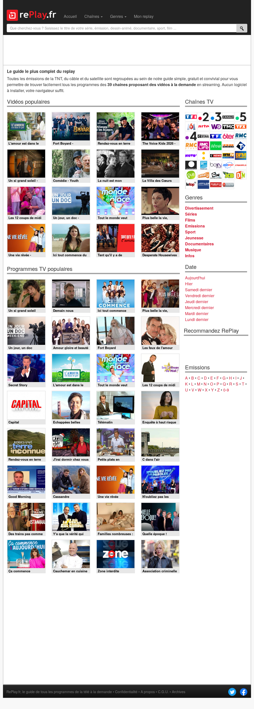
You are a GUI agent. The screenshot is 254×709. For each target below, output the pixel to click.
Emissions (195, 226)
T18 (241, 145)
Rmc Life (203, 145)
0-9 (226, 390)
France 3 (216, 116)
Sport (190, 232)
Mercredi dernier (199, 307)
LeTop (191, 184)
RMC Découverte (241, 136)
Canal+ (228, 116)
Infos (189, 255)
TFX (241, 126)
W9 (216, 126)
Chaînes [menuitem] (92, 16)
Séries (191, 214)
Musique (193, 250)
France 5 (241, 116)
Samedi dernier (198, 289)
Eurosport (228, 165)
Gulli (191, 174)
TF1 (191, 116)
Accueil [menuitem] (70, 16)
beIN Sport (216, 165)
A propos (148, 691)
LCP (203, 184)
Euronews (191, 165)
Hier (188, 284)
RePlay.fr (13, 691)
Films (190, 220)
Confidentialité (126, 691)
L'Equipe (241, 165)
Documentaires (199, 244)
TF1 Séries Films (216, 136)
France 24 (203, 165)
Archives (178, 691)
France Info (203, 155)
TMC (228, 126)
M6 (191, 126)
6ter (228, 136)
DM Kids (241, 174)
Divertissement (199, 208)
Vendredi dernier (199, 295)
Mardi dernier (196, 313)
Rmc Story (191, 145)
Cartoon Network (216, 174)
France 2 (203, 116)
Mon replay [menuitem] (144, 16)
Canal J (203, 174)
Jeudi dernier (196, 301)
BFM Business (241, 155)
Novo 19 (191, 155)
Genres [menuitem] (117, 16)
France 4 (191, 136)
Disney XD (228, 174)
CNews (216, 155)
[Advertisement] (127, 50)
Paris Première (228, 145)
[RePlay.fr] (33, 14)
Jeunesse (194, 238)
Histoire (228, 184)
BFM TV (228, 155)
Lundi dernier (196, 319)
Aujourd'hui (195, 278)
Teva (216, 145)
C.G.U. (163, 691)
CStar (203, 135)
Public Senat (216, 184)
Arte (203, 126)
